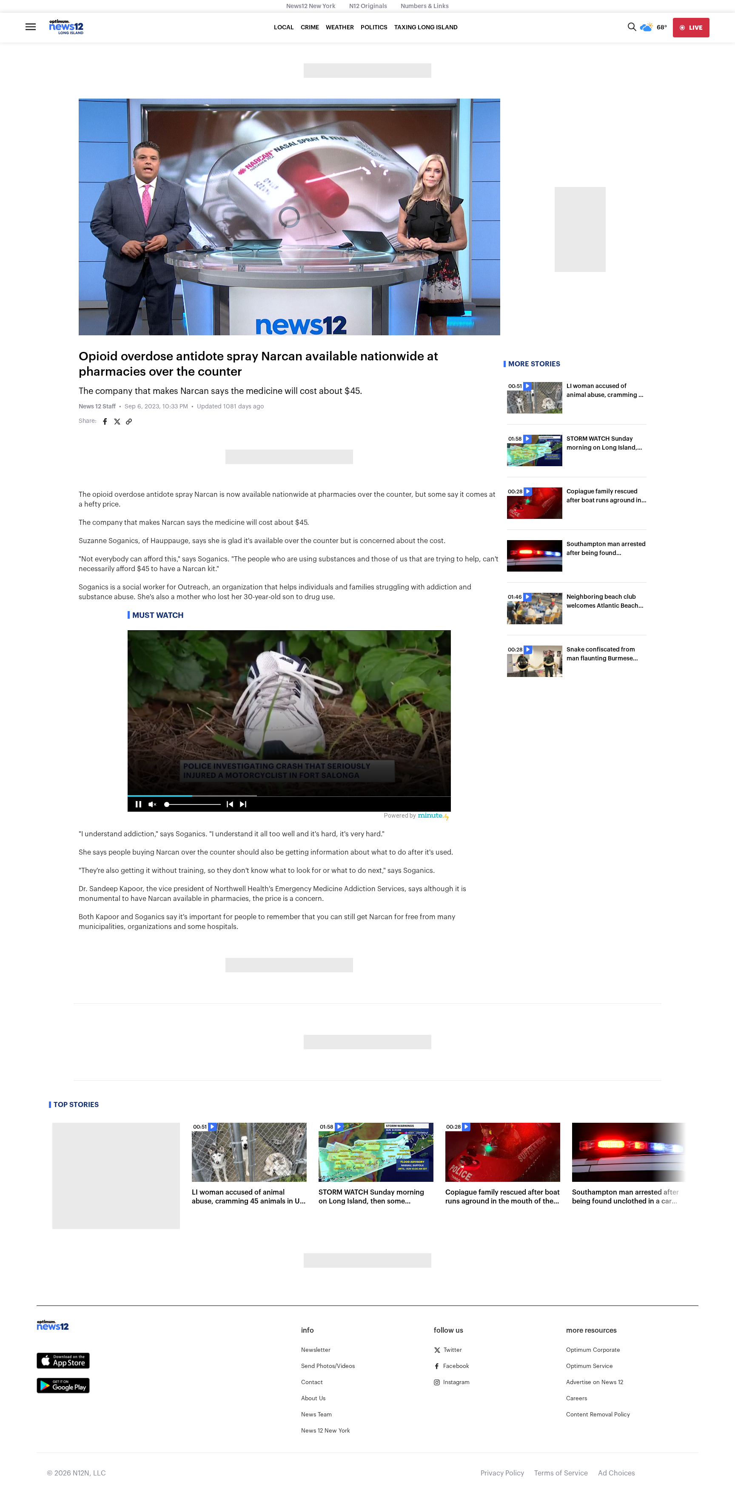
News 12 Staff (97, 407)
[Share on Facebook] (105, 421)
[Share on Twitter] (117, 421)
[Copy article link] (128, 421)
